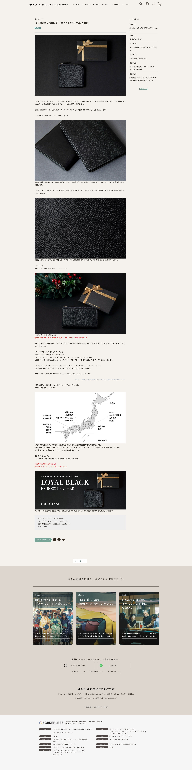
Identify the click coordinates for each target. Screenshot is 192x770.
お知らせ (37, 28)
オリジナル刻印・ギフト (90, 4)
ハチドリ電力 (57, 732)
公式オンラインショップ (60, 104)
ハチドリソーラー (67, 732)
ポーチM (71, 360)
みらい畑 (117, 744)
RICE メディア (57, 747)
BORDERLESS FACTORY (137, 731)
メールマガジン (111, 671)
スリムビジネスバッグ (91, 366)
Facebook (75, 671)
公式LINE (114, 665)
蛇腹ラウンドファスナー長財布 (69, 357)
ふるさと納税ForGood (129, 744)
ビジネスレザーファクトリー (118, 731)
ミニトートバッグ (56, 366)
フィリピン (81, 752)
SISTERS (125, 739)
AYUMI (111, 736)
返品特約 (131, 694)
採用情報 (125, 4)
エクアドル (64, 752)
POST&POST (57, 729)
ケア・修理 (105, 4)
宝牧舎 (111, 747)
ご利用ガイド (79, 694)
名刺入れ (59, 354)
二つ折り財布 (52, 357)
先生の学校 (56, 739)
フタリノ (55, 741)
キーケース (60, 360)
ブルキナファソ (57, 754)
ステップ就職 (57, 744)
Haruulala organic (115, 733)
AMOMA (125, 729)
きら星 (111, 744)
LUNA (124, 733)
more (142, 88)
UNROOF (65, 744)
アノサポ (129, 736)
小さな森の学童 (82, 739)
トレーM (79, 360)
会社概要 (96, 698)
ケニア (82, 750)
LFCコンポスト (67, 729)
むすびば (72, 744)
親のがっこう (72, 739)
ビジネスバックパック (55, 368)
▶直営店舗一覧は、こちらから (45, 388)
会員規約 (124, 694)
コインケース (39, 357)
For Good (81, 747)
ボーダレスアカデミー (70, 747)
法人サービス (62, 694)
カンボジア (56, 752)
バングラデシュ (57, 750)
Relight (55, 736)
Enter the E (86, 729)
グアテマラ (75, 750)
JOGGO (132, 729)
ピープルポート (120, 736)
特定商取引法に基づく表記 (108, 698)
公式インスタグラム (78, 665)
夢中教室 (63, 739)
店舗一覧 (115, 4)
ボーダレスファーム (115, 729)
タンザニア (72, 752)
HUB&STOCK (77, 729)
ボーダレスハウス (114, 739)
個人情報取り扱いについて (83, 698)
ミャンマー (67, 750)
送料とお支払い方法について (94, 694)
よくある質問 (108, 694)
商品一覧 (75, 4)
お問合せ (116, 694)
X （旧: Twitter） (94, 671)
